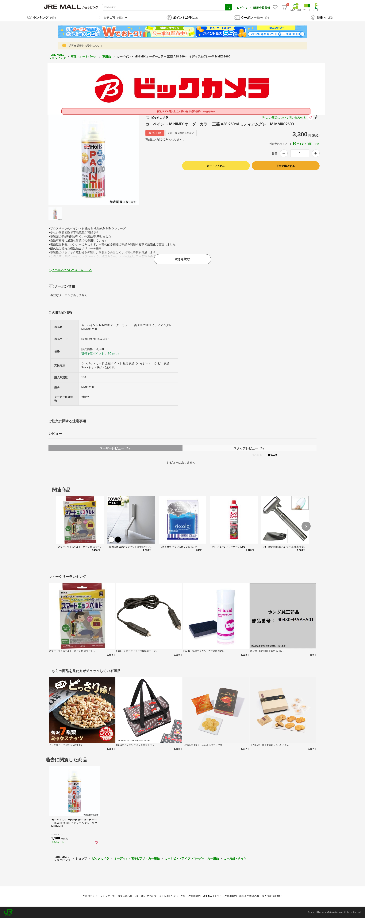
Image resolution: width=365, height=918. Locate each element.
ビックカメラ (100, 858)
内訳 (317, 144)
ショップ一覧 (107, 896)
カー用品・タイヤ (235, 858)
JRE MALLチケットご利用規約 (220, 896)
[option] (93, 160)
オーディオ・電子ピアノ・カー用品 (137, 858)
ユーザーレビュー (115, 448)
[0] (284, 7)
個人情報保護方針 (272, 896)
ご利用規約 (194, 896)
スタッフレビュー (249, 448)
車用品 (107, 56)
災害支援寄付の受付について (85, 45)
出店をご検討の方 (249, 896)
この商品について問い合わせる (286, 117)
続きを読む (182, 259)
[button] (306, 526)
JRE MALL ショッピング (57, 56)
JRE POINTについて (146, 896)
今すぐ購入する (285, 165)
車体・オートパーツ (84, 56)
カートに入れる (216, 165)
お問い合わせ (124, 896)
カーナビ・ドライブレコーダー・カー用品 (192, 858)
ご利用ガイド (90, 896)
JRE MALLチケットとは (172, 896)
